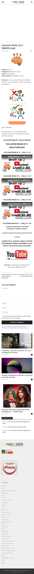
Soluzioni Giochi (6, 546)
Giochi (14, 42)
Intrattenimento (6, 512)
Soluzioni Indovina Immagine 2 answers (17, 427)
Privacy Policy (14, 572)
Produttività (5, 531)
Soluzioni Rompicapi (7, 553)
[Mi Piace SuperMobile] (17, 237)
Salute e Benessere (7, 536)
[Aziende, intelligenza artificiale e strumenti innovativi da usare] (17, 365)
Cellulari (4, 498)
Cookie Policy (20, 572)
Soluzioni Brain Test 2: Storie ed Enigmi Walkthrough (24, 275)
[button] (32, 2)
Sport (3, 555)
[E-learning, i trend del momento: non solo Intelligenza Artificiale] (17, 341)
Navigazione (5, 526)
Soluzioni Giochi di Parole (8, 548)
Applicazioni (8, 42)
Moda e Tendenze (6, 522)
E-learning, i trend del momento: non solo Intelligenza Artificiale (16, 351)
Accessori (4, 486)
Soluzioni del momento (8, 541)
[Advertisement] (17, 23)
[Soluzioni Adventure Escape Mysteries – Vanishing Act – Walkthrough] (17, 395)
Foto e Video (5, 502)
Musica (3, 524)
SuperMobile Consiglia (8, 558)
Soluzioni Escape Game (8, 543)
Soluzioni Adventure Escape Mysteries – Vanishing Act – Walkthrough (16, 411)
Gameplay (4, 505)
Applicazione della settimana (9, 490)
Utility (3, 560)
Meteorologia (5, 519)
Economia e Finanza (7, 500)
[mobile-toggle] (2, 2)
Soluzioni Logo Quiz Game (8, 550)
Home (3, 42)
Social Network (5, 538)
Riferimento (5, 534)
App (3, 488)
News (3, 529)
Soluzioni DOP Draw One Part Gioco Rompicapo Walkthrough (9, 276)
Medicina (4, 517)
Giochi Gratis (5, 510)
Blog (3, 495)
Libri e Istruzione (6, 514)
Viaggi (3, 562)
